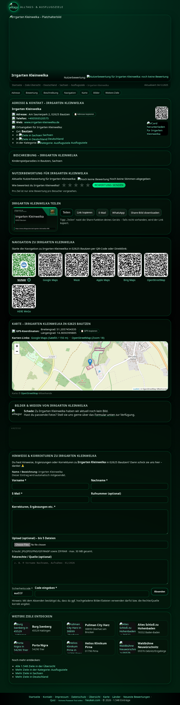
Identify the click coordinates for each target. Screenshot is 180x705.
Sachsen (64, 85)
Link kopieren (84, 212)
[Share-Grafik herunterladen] (35, 219)
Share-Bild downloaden (145, 212)
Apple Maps (103, 280)
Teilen (66, 212)
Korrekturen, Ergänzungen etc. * (33, 506)
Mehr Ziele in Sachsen (29, 673)
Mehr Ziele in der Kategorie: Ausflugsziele (41, 669)
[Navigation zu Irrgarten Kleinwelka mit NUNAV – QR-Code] (24, 276)
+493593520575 (38, 118)
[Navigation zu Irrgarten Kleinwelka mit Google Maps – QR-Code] (50, 276)
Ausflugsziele (78, 85)
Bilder (96, 92)
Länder (116, 696)
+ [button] (17, 346)
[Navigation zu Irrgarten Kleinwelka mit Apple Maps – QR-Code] (103, 276)
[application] (90, 366)
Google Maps (50, 280)
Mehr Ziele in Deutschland (31, 676)
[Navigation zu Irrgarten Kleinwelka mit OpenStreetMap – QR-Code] (156, 276)
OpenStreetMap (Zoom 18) (88, 337)
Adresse (16, 92)
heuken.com (92, 700)
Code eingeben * (46, 588)
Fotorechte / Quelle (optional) (32, 557)
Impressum (62, 696)
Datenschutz (78, 696)
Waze (77, 280)
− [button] (17, 351)
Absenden (159, 591)
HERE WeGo (24, 311)
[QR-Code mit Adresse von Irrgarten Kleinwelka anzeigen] (161, 113)
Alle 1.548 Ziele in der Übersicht (35, 666)
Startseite (17, 85)
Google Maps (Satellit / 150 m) (49, 337)
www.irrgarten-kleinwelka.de (41, 122)
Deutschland (50, 85)
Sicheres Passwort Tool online (70, 700)
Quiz (53, 700)
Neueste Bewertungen (136, 696)
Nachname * (99, 480)
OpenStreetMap (156, 280)
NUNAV (21, 280)
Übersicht (94, 696)
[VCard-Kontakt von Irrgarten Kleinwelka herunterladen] (157, 128)
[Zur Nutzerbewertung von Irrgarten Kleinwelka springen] (127, 77)
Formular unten (105, 415)
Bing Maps (130, 280)
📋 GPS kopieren (89, 331)
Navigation (70, 92)
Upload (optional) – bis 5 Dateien (34, 538)
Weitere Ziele (112, 92)
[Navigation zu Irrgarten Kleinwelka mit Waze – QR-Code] (77, 276)
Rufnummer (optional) (106, 493)
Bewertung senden (109, 185)
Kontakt (47, 696)
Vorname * (19, 480)
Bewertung (32, 92)
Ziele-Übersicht (33, 85)
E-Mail (102, 212)
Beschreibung (51, 92)
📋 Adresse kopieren (84, 114)
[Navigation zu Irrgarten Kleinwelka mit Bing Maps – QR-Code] (130, 276)
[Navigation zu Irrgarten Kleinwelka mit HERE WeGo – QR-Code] (24, 307)
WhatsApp (118, 212)
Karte (84, 92)
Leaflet (136, 388)
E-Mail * (17, 493)
